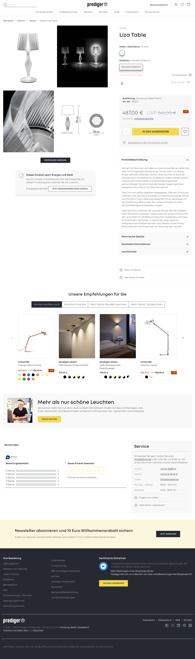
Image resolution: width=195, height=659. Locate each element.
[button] (168, 534)
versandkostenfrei (143, 118)
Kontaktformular (142, 459)
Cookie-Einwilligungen (63, 597)
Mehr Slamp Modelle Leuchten (108, 304)
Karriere (55, 576)
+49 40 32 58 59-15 (168, 474)
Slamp (123, 28)
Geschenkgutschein (13, 606)
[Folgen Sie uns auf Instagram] (172, 625)
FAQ (5, 590)
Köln (26, 630)
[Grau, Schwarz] (69, 377)
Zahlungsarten (11, 563)
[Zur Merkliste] (182, 4)
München (38, 630)
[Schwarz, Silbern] (128, 377)
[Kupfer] (33, 379)
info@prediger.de (169, 479)
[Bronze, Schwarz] (78, 377)
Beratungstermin (159, 4)
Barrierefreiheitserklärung (64, 592)
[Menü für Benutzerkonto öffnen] (175, 4)
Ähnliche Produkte (75, 304)
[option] (122, 53)
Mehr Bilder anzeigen (55, 160)
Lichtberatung (58, 565)
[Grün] (24, 379)
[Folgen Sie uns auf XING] (190, 625)
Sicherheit (8, 579)
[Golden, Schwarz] (73, 377)
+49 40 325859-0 (168, 468)
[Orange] (37, 374)
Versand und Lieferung (15, 569)
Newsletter (57, 587)
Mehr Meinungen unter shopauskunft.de (132, 571)
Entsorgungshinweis (13, 600)
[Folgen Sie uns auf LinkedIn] (178, 625)
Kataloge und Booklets (63, 581)
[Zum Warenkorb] (188, 4)
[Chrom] (42, 374)
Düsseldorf (83, 627)
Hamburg (65, 627)
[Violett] (28, 379)
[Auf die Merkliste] (185, 131)
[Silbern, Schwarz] (82, 377)
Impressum (149, 620)
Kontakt (188, 620)
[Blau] (28, 374)
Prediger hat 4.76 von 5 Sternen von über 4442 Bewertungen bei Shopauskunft (151, 574)
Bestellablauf (10, 584)
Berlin (74, 627)
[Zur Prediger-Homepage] (97, 4)
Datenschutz (165, 620)
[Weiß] (51, 374)
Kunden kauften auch (47, 304)
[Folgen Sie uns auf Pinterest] (184, 625)
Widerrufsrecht (11, 574)
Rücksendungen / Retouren (17, 595)
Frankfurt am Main (13, 630)
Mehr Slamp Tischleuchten (146, 304)
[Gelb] (19, 379)
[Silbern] (19, 374)
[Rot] (24, 374)
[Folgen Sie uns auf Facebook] (166, 625)
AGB (177, 620)
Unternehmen (58, 560)
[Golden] (46, 374)
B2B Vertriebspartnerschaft (65, 571)
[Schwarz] (33, 374)
